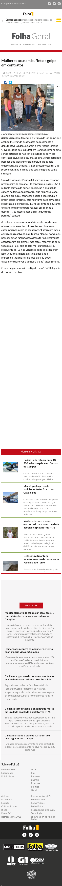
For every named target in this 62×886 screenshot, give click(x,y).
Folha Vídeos (37, 803)
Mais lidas (31, 605)
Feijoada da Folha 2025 (43, 810)
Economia (6, 799)
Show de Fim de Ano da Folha (43, 818)
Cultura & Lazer (9, 806)
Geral (31, 36)
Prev (2, 21)
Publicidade (7, 776)
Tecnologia (36, 813)
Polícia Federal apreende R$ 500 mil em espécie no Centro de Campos (40, 463)
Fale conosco (8, 769)
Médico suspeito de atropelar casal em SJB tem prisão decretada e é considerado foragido (29, 616)
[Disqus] (31, 320)
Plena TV (6, 813)
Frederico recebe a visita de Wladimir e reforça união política (27, 21)
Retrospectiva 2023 (41, 796)
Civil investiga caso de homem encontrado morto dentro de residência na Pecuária (29, 677)
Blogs (4, 810)
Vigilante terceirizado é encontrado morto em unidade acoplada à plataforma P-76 (41, 524)
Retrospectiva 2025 (11, 817)
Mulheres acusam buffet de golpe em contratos (28, 62)
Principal (36, 783)
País (33, 773)
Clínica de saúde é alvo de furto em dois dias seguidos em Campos (27, 737)
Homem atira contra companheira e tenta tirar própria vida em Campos (29, 650)
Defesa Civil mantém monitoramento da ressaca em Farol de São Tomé (41, 559)
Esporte (5, 803)
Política (35, 787)
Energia (35, 780)
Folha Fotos (37, 806)
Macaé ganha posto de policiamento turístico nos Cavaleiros (38, 489)
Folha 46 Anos (38, 799)
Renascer (36, 776)
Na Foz (34, 769)
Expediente (7, 773)
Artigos (5, 796)
